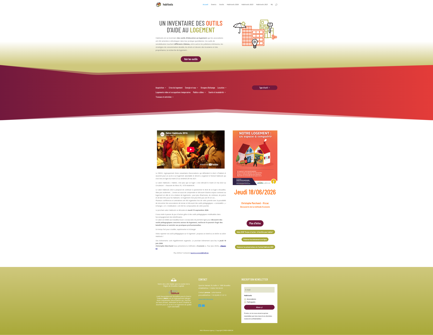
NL (272, 5)
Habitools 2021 (262, 5)
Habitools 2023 (247, 5)
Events (213, 5)
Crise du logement (176, 87)
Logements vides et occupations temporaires (173, 92)
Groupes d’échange (208, 87)
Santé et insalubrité (216, 92)
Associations (251, 299)
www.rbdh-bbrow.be (205, 299)
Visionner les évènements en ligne (255, 239)
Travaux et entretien (164, 97)
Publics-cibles (198, 92)
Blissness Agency (208, 330)
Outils (221, 5)
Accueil (205, 5)
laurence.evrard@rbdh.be (200, 253)
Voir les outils (191, 59)
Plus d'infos (255, 223)
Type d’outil (263, 88)
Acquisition (160, 87)
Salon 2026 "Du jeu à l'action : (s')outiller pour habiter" (255, 232)
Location (221, 87)
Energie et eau (190, 87)
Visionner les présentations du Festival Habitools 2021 (255, 247)
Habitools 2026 (233, 5)
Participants (251, 302)
